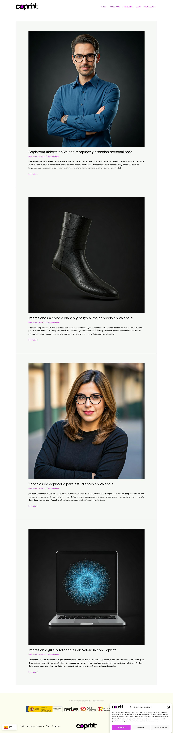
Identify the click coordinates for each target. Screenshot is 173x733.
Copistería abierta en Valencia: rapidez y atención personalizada (80, 152)
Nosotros (115, 7)
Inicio (103, 7)
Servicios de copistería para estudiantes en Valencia (70, 484)
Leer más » (33, 173)
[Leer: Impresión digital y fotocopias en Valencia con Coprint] (86, 587)
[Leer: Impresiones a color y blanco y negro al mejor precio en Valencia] (86, 255)
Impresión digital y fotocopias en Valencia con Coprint (72, 650)
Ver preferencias (160, 727)
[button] (168, 707)
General (50, 156)
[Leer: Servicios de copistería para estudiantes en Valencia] (86, 421)
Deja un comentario (36, 156)
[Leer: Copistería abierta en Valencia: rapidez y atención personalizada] (86, 89)
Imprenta (128, 7)
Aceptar (121, 727)
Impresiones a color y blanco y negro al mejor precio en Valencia (80, 318)
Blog (138, 7)
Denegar (140, 727)
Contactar (149, 7)
